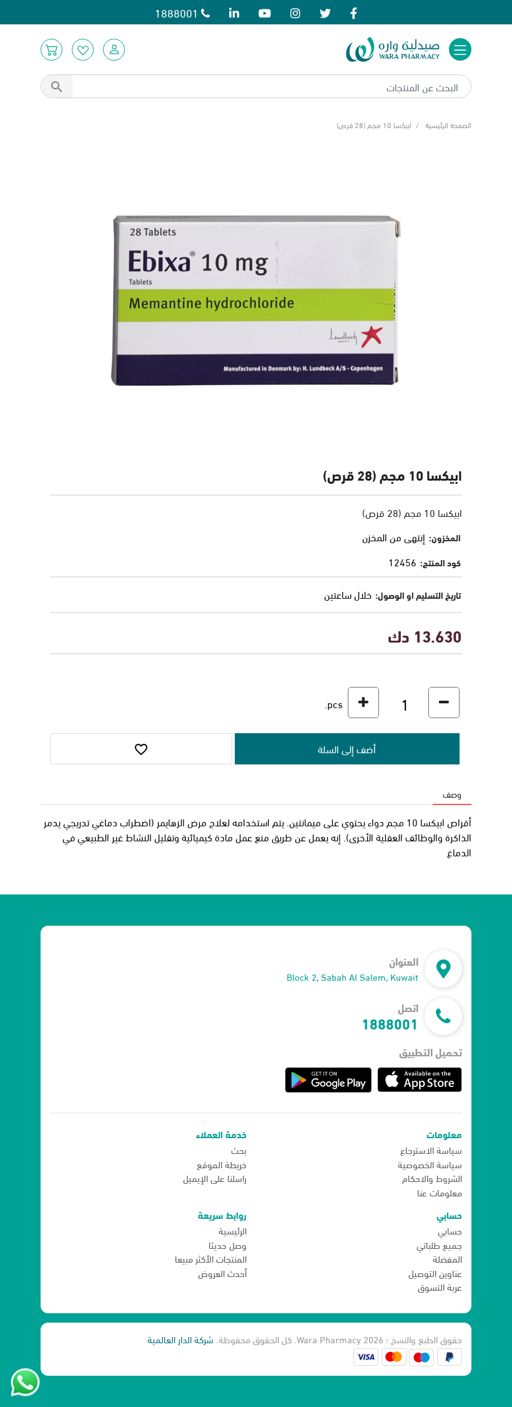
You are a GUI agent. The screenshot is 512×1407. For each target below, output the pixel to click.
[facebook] (353, 12)
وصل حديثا (228, 1244)
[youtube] (264, 12)
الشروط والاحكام (432, 1177)
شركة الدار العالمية (180, 1339)
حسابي (450, 1230)
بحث (239, 1149)
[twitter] (325, 12)
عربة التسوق (440, 1286)
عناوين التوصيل (435, 1272)
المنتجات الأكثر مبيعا (211, 1258)
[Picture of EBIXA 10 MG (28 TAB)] (256, 298)
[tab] (452, 793)
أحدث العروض (222, 1272)
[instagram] (295, 12)
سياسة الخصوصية (430, 1164)
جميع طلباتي (439, 1244)
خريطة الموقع (222, 1164)
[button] (114, 50)
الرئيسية (233, 1230)
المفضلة (447, 1258)
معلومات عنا (439, 1192)
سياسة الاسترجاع (431, 1149)
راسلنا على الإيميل (215, 1177)
